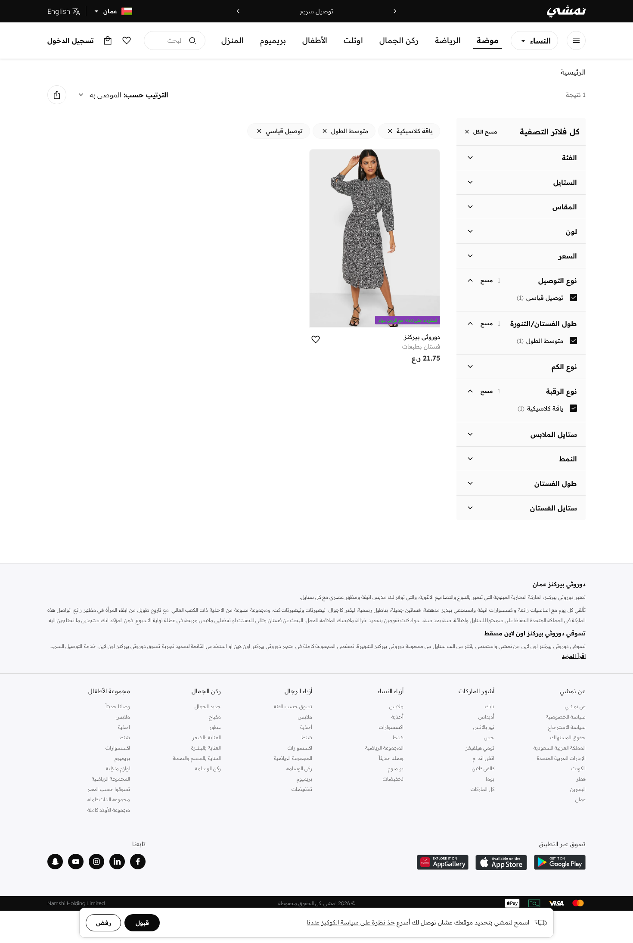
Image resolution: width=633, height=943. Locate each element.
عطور (215, 727)
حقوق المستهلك (568, 737)
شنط (398, 737)
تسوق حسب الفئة (293, 706)
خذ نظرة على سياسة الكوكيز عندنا (351, 922)
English (58, 11)
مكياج (215, 716)
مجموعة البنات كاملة (108, 799)
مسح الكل (485, 131)
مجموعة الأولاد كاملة (108, 809)
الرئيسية (573, 72)
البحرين (578, 789)
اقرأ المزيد (574, 656)
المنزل (232, 40)
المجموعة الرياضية (384, 747)
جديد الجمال (208, 706)
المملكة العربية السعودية (560, 747)
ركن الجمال (399, 40)
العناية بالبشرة (206, 747)
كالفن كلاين (483, 768)
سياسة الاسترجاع (567, 727)
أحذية (397, 716)
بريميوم (273, 40)
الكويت (578, 768)
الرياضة (448, 40)
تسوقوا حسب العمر (108, 789)
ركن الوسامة (299, 768)
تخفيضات (393, 778)
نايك (489, 706)
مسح (487, 280)
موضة (488, 40)
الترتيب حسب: (146, 94)
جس (489, 737)
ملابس (396, 706)
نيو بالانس (483, 727)
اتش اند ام (483, 758)
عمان (580, 799)
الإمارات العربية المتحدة (561, 758)
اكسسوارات (391, 727)
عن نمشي (575, 706)
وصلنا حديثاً (391, 758)
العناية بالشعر (206, 737)
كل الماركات (482, 789)
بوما (490, 778)
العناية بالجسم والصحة (197, 758)
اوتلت (353, 40)
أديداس (486, 716)
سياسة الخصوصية (566, 716)
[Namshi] (566, 11)
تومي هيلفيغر (479, 747)
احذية (124, 727)
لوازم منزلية (118, 768)
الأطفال (314, 40)
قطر (581, 778)
